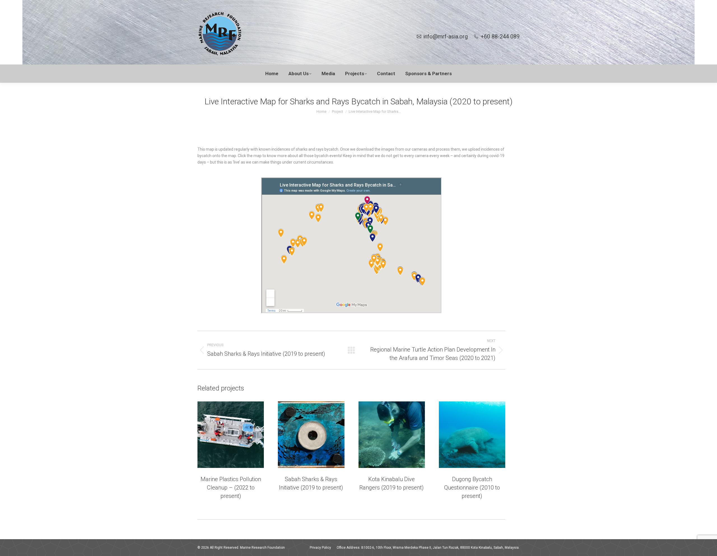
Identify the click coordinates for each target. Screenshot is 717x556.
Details (238, 435)
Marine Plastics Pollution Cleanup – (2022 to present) (231, 487)
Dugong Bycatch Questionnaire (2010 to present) (472, 487)
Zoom (223, 435)
